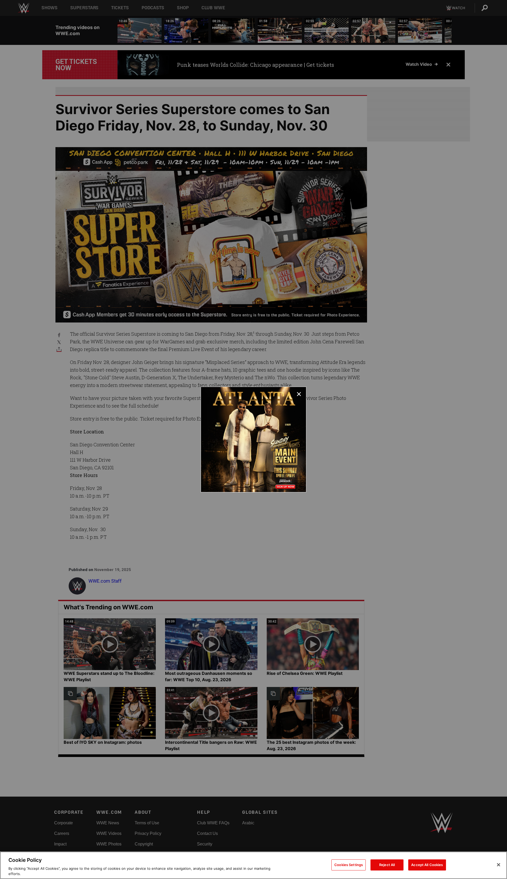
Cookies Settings (348, 865)
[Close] (498, 865)
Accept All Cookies (427, 865)
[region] (253, 865)
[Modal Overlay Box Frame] (253, 439)
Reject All (387, 865)
